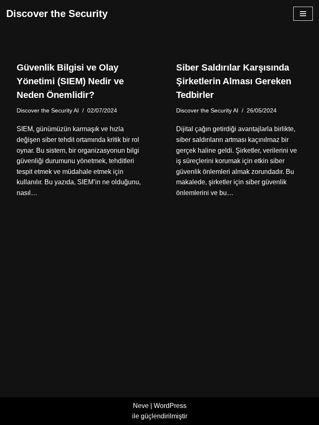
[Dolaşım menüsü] (303, 14)
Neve (141, 405)
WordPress (170, 405)
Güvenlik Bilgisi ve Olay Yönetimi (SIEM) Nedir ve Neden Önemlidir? (70, 81)
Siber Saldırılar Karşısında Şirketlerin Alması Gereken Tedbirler (233, 81)
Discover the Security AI (48, 110)
